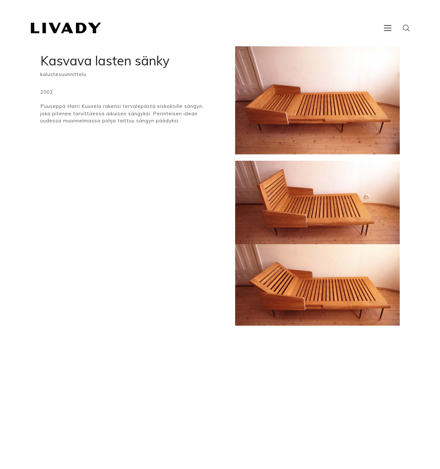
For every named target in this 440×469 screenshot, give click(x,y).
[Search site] (406, 28)
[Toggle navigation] (387, 28)
